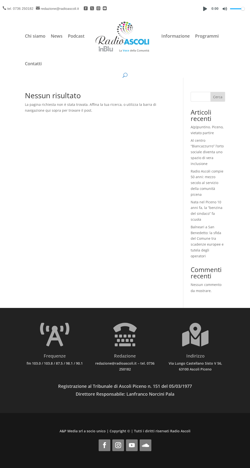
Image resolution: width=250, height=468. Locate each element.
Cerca (217, 97)
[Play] (205, 9)
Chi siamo (35, 36)
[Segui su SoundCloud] (145, 445)
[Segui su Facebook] (104, 445)
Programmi (207, 36)
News (56, 36)
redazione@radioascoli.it (60, 9)
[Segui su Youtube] (132, 445)
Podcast (76, 36)
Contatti (33, 63)
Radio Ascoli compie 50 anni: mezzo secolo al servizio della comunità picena (207, 183)
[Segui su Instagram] (118, 445)
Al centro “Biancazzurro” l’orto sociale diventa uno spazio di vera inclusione (207, 152)
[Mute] (225, 9)
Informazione (175, 36)
